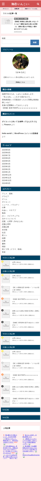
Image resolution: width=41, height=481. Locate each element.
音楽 (3, 252)
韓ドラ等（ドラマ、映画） (12, 249)
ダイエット (6, 8)
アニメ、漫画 (7, 193)
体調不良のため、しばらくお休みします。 (18, 94)
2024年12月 (6, 175)
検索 (3, 38)
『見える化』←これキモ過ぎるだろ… (17, 97)
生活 (3, 232)
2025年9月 (6, 150)
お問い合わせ (16, 262)
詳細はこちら (20, 82)
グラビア (5, 196)
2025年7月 (6, 155)
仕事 (3, 207)
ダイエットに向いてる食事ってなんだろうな (19, 121)
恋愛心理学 (6, 224)
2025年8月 (6, 152)
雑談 (3, 246)
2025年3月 (6, 166)
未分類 (4, 230)
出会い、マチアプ (9, 210)
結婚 (3, 238)
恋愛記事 (16, 8)
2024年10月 (6, 180)
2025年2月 (6, 169)
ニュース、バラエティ (10, 205)
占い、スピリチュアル (10, 216)
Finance (7, 124)
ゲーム (4, 199)
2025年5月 (6, 161)
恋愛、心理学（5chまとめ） (13, 221)
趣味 (3, 243)
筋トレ (4, 235)
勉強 (3, 213)
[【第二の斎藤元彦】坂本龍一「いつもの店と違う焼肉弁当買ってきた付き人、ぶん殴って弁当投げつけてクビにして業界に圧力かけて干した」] (6, 290)
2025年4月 (6, 164)
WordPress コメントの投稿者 (26, 133)
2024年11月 (6, 178)
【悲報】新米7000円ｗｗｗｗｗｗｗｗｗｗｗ (19, 108)
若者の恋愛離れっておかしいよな (15, 105)
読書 (3, 241)
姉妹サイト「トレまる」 (31, 8)
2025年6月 (6, 158)
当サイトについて (9, 218)
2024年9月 (6, 183)
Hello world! (7, 133)
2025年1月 (6, 172)
